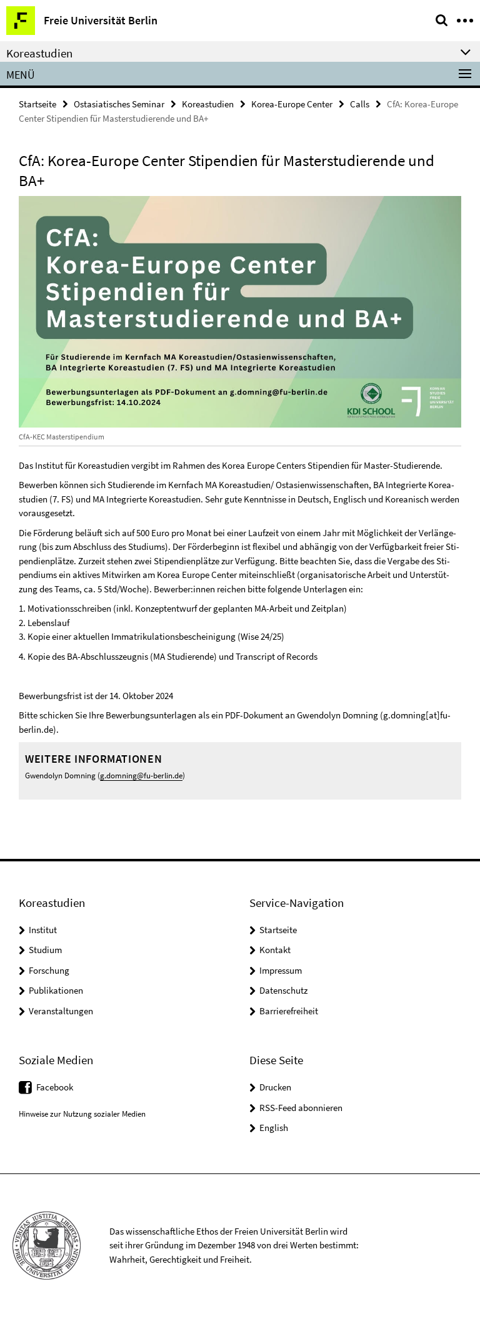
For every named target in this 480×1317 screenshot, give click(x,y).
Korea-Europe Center (291, 104)
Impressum (280, 970)
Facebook (54, 1087)
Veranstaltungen (61, 1011)
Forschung (49, 970)
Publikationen (56, 990)
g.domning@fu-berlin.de (141, 775)
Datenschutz (283, 990)
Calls (359, 104)
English (273, 1127)
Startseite (37, 104)
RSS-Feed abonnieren (300, 1108)
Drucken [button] (275, 1087)
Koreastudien (208, 104)
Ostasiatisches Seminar (119, 104)
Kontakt (275, 950)
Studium (45, 950)
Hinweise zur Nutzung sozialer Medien (82, 1114)
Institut (43, 930)
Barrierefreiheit (288, 1011)
